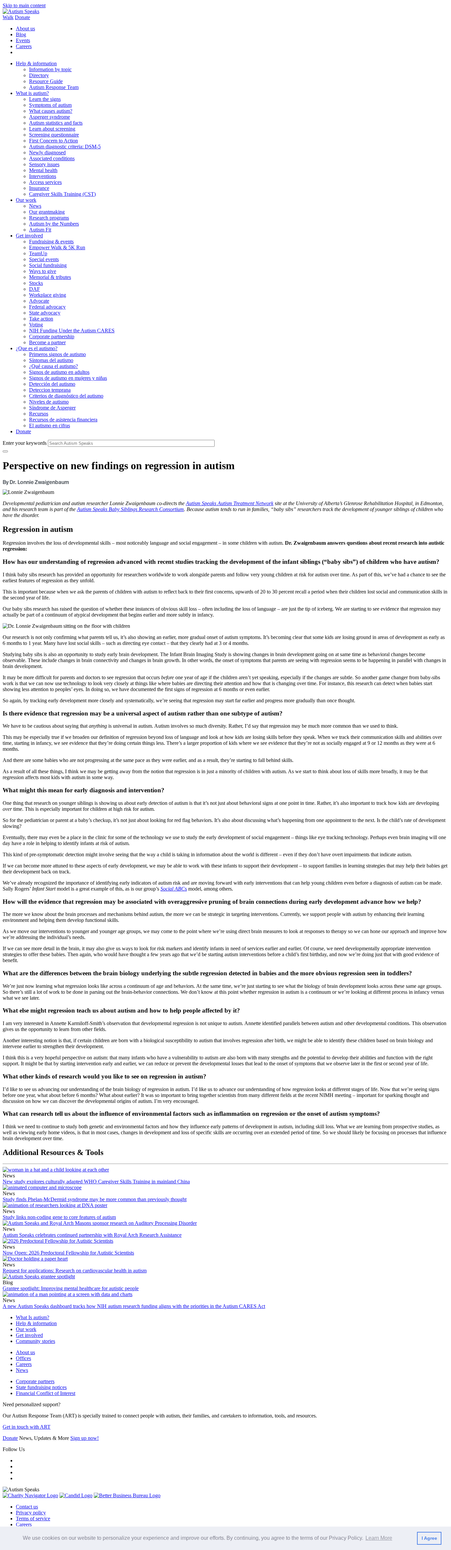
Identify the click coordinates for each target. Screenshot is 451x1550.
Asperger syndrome (49, 117)
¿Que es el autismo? (36, 348)
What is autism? (32, 93)
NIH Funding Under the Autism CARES (72, 330)
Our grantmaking (47, 212)
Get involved (29, 235)
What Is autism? (32, 1317)
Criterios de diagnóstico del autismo (66, 396)
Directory (39, 75)
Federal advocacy (47, 307)
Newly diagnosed (47, 152)
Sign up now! (84, 1438)
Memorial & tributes (50, 277)
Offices (23, 1358)
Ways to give (42, 271)
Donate (22, 17)
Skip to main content (24, 5)
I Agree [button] (429, 1538)
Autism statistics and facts (56, 123)
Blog (21, 34)
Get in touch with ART (27, 1427)
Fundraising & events (51, 241)
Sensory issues (44, 164)
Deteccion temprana (50, 390)
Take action (41, 318)
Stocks (36, 283)
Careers (24, 46)
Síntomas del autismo (51, 360)
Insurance (39, 188)
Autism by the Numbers (54, 224)
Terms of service (33, 1518)
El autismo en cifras (49, 425)
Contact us (27, 1506)
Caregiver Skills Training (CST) (62, 194)
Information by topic (50, 69)
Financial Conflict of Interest (45, 1393)
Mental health (43, 170)
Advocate (39, 301)
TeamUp (38, 253)
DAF (34, 289)
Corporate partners (35, 1381)
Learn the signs (45, 99)
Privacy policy (31, 1512)
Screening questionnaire (54, 134)
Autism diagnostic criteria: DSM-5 (65, 146)
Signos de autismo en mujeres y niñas (68, 378)
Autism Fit (40, 229)
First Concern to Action (53, 140)
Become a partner (47, 342)
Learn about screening (52, 129)
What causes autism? (50, 111)
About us (25, 28)
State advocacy (44, 313)
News (35, 206)
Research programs (49, 218)
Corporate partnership (51, 336)
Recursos (38, 413)
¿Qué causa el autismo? (53, 366)
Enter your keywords (25, 443)
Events (23, 40)
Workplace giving (47, 295)
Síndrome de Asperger (52, 407)
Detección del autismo (52, 384)
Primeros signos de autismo (57, 354)
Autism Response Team (54, 87)
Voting (36, 324)
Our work (26, 200)
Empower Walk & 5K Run (57, 247)
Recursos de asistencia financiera (63, 419)
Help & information (36, 63)
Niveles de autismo (49, 402)
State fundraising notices (41, 1387)
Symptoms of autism (50, 105)
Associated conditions (52, 158)
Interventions (42, 176)
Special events (44, 259)
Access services (45, 182)
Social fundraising (48, 265)
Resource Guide (46, 81)
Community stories (35, 1341)
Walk (8, 17)
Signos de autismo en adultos (59, 372)
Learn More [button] (378, 1538)
